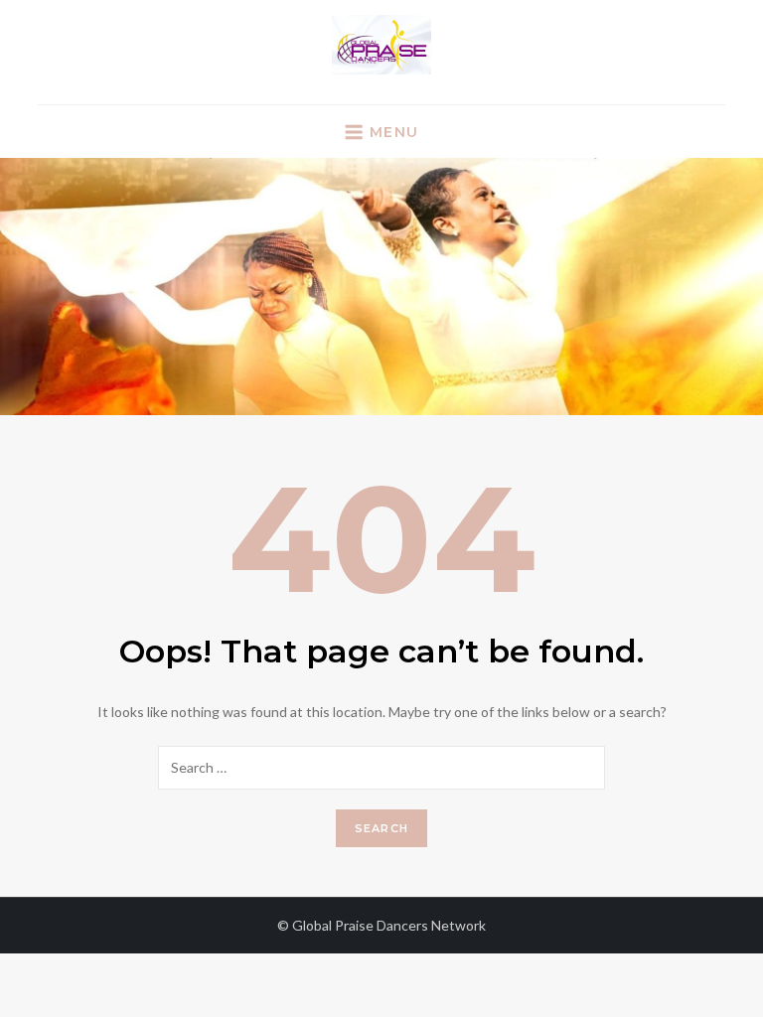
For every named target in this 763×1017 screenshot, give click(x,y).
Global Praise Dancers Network (389, 925)
